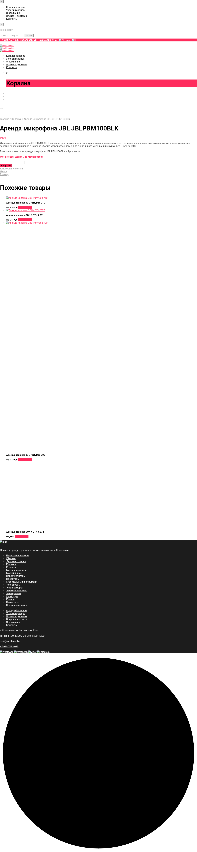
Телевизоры (13, 584)
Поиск (29, 35)
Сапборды (12, 596)
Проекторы (12, 578)
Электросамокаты (16, 590)
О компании (13, 13)
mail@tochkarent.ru (10, 641)
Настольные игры (16, 605)
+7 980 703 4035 (9, 646)
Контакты (11, 18)
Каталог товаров (15, 7)
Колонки (16, 119)
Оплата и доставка (16, 15)
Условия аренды (15, 10)
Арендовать (25, 207)
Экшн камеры (14, 587)
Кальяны (11, 564)
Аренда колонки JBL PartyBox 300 (25, 455)
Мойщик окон (14, 573)
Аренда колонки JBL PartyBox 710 (25, 202)
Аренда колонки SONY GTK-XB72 (25, 531)
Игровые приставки (17, 555)
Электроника (13, 593)
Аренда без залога (16, 610)
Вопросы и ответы (17, 619)
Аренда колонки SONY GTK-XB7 (24, 215)
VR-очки (11, 558)
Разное (10, 599)
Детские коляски (16, 561)
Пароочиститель (15, 575)
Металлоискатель (16, 570)
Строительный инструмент (21, 581)
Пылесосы (12, 602)
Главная (4, 119)
